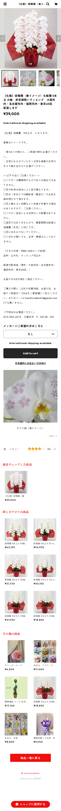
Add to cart (30, 353)
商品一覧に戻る (30, 758)
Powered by (26, 778)
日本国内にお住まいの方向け (30, 363)
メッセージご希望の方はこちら (23, 326)
